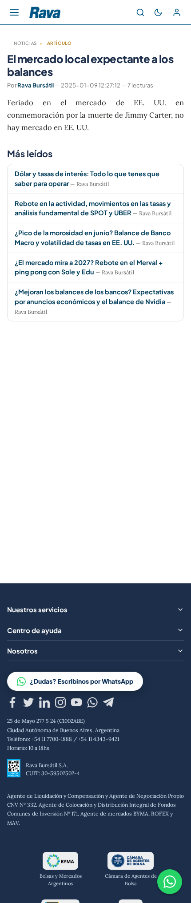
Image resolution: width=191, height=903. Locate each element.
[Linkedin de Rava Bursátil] (44, 703)
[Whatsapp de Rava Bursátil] (92, 703)
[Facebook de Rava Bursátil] (12, 703)
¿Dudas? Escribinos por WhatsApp (81, 681)
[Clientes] (177, 12)
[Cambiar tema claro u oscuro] (158, 12)
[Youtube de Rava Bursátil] (76, 703)
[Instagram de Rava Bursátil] (60, 703)
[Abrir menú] (14, 12)
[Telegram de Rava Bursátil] (108, 703)
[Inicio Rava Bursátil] (44, 12)
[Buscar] (140, 12)
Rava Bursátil (35, 85)
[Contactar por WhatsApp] (169, 881)
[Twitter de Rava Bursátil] (28, 703)
